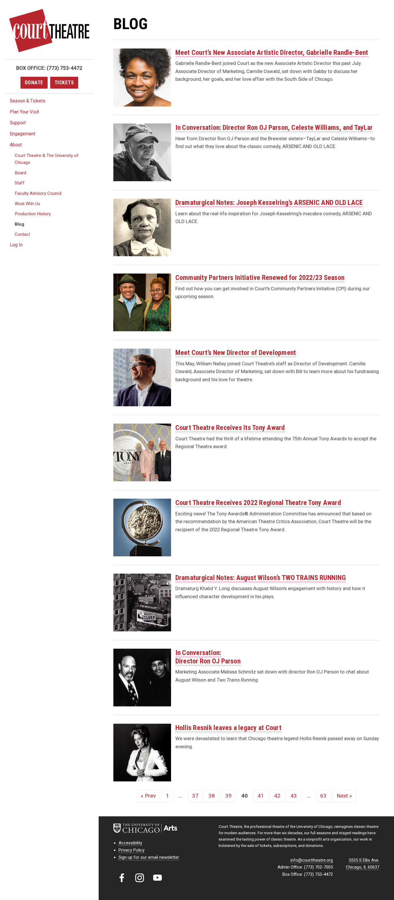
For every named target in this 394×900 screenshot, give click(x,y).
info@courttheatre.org (311, 860)
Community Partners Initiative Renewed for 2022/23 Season (259, 278)
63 (323, 796)
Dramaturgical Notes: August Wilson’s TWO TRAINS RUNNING (260, 578)
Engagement (22, 133)
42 (277, 796)
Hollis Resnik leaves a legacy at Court (228, 728)
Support (18, 123)
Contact (22, 234)
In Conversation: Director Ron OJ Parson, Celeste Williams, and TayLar (274, 128)
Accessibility (130, 842)
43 (293, 796)
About (16, 144)
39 (228, 796)
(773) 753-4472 (64, 68)
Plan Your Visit (24, 112)
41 (261, 796)
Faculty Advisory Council (38, 193)
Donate (34, 82)
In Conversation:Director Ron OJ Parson (208, 657)
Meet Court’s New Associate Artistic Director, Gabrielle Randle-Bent (271, 52)
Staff (20, 183)
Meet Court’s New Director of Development (235, 353)
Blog (19, 224)
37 (195, 796)
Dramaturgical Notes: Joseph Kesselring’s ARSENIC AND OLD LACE (269, 203)
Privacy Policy (132, 850)
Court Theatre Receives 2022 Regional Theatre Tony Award (258, 503)
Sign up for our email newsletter (149, 857)
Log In (16, 245)
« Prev (148, 796)
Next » (344, 796)
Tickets (64, 82)
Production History (33, 213)
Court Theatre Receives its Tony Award (230, 428)
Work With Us (27, 203)
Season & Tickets (27, 101)
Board (20, 172)
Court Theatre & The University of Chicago (46, 159)
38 (212, 796)
